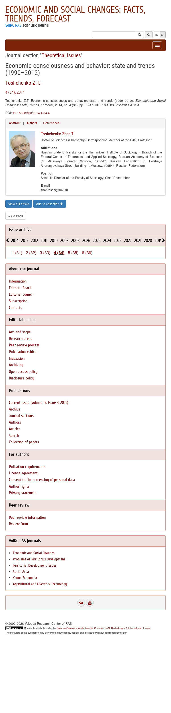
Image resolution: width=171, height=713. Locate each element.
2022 (128, 240)
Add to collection (48, 204)
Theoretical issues (61, 55)
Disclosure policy (21, 378)
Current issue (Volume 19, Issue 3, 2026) (38, 402)
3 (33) (45, 252)
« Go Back (15, 216)
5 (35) (73, 252)
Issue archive (20, 229)
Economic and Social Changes (34, 553)
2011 (44, 240)
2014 (14, 240)
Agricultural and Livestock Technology (40, 584)
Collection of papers (24, 442)
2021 (137, 240)
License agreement (23, 473)
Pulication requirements (27, 466)
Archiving (16, 365)
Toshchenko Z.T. (22, 83)
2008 (75, 240)
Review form (18, 524)
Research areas (20, 338)
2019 (158, 240)
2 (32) (31, 252)
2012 (34, 240)
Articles (14, 429)
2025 (97, 240)
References (51, 123)
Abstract (14, 123)
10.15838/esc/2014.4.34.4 (31, 112)
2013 (24, 240)
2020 (148, 240)
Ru (157, 34)
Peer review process (24, 345)
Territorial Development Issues (35, 565)
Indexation (17, 358)
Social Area (21, 572)
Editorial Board (20, 288)
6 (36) (87, 252)
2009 (64, 240)
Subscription (18, 301)
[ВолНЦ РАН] (81, 603)
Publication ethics (22, 352)
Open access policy (23, 371)
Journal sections (21, 415)
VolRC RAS (13, 25)
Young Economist (25, 578)
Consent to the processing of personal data (42, 479)
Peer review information (27, 517)
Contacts (15, 307)
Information (18, 281)
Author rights (19, 486)
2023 (117, 240)
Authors (32, 123)
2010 (54, 240)
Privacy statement (23, 493)
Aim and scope (20, 332)
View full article (18, 204)
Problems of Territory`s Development (39, 559)
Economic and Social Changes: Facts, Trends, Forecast (75, 14)
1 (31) (17, 252)
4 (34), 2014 (15, 92)
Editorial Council (21, 294)
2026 (86, 240)
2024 (107, 240)
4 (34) (59, 252)
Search (14, 435)
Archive (14, 409)
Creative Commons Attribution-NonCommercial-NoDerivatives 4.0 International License (103, 628)
